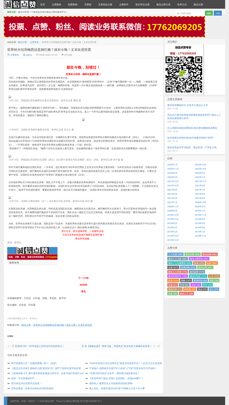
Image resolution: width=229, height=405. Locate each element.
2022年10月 (200, 168)
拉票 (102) (173, 280)
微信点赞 (20, 4)
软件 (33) (207, 284)
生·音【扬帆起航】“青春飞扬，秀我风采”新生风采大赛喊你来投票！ (117, 346)
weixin (29, 54)
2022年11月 (173, 168)
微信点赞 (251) (205, 267)
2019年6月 (172, 223)
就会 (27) (202, 289)
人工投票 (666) (175, 254)
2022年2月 (172, 177)
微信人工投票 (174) (177, 271)
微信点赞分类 (163, 4)
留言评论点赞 (142, 4)
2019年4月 (172, 227)
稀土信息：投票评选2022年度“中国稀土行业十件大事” (117, 388)
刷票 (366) (212, 263)
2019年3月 (200, 227)
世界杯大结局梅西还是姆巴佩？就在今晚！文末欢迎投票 (49, 49)
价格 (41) (172, 284)
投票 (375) (199, 263)
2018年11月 (200, 235)
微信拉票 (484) (192, 254)
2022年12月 (200, 164)
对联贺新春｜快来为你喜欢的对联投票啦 (32, 388)
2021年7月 (200, 189)
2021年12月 (173, 181)
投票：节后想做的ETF (23, 378)
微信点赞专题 (72, 400)
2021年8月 (172, 189)
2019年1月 (200, 231)
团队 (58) (214, 280)
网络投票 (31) (174, 289)
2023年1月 (172, 164)
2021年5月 (200, 193)
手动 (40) (184, 284)
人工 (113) (214, 276)
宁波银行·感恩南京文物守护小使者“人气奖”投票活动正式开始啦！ (123, 368)
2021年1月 (172, 202)
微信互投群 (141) (198, 276)
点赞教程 (56, 4)
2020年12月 (200, 202)
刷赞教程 (72, 4)
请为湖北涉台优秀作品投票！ (26, 383)
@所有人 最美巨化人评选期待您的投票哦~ (111, 383)
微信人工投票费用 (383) (179, 263)
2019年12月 (173, 214)
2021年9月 (200, 185)
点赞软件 (124, 4)
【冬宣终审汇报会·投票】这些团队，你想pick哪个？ (116, 378)
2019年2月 (172, 231)
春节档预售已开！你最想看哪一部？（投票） (34, 363)
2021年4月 (172, 198)
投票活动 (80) (200, 280)
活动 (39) (195, 284)
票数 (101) (186, 280)
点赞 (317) (173, 267)
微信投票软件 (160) (177, 276)
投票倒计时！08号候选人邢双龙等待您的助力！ (40, 346)
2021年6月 (172, 193)
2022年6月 (172, 172)
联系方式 (182, 4)
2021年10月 (173, 185)
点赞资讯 (34, 42)
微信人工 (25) (186, 293)
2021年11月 (200, 181)
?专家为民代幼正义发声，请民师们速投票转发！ (114, 373)
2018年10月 (173, 239)
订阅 (218, 13)
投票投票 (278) (188, 267)
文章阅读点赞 (105, 4)
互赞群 (87, 4)
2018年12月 (173, 235)
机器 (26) (172, 293)
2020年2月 (172, 210)
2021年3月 (200, 198)
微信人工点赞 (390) (177, 258)
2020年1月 (200, 210)
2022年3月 (200, 172)
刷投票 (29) (189, 289)
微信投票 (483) (210, 254)
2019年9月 (200, 219)
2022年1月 (200, 177)
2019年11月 (200, 214)
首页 (42, 4)
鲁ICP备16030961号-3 (91, 400)
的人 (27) (214, 289)
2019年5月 (200, 223)
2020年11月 (173, 206)
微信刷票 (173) (197, 271)
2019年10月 (173, 219)
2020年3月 (200, 206)
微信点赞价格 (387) (199, 258)
